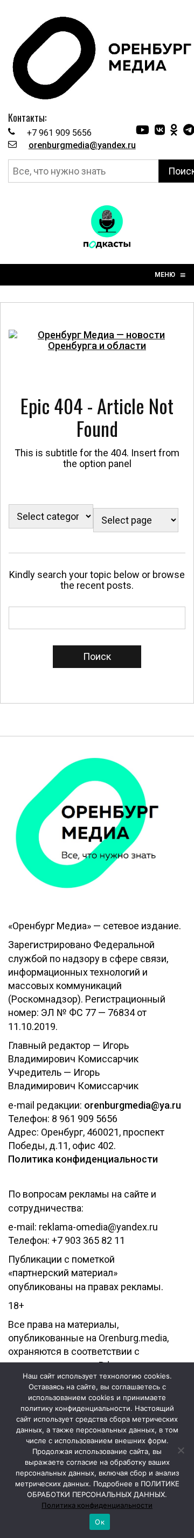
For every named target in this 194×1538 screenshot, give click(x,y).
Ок (100, 1522)
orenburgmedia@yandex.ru (82, 145)
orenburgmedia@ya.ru (132, 1105)
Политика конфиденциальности (83, 1159)
